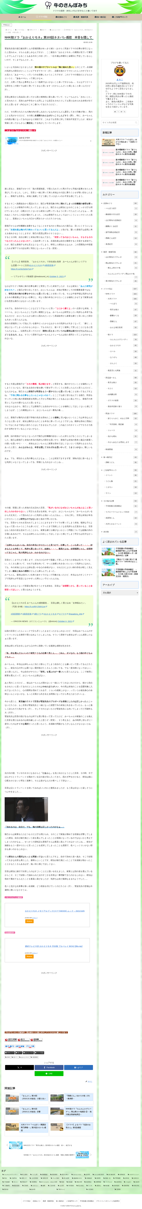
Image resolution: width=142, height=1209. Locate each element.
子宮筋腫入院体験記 (87, 1201)
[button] (136, 122)
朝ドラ (20, 1052)
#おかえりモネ (35, 265)
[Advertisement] (49, 167)
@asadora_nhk (75, 614)
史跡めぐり (36, 1201)
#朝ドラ (37, 614)
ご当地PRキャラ (72, 1201)
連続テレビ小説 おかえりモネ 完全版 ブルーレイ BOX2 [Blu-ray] (53, 946)
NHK (8, 1057)
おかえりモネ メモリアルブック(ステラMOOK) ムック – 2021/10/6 (55, 911)
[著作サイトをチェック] (115, 111)
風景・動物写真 (48, 1201)
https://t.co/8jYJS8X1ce (35, 606)
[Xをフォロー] (118, 111)
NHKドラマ (10, 1052)
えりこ (119, 79)
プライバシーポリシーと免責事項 (107, 1201)
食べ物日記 (60, 1201)
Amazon (29, 921)
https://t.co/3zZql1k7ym (21, 269)
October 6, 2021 (65, 621)
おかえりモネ (29, 1052)
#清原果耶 (15, 614)
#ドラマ (62, 614)
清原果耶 (35, 1057)
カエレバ (34, 918)
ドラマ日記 (40, 1052)
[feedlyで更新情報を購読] (121, 111)
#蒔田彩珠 (48, 265)
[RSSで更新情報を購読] (124, 111)
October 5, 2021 (56, 276)
